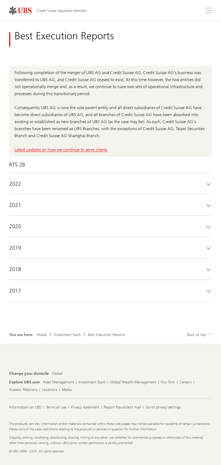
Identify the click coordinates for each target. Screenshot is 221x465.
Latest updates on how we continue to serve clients (61, 149)
